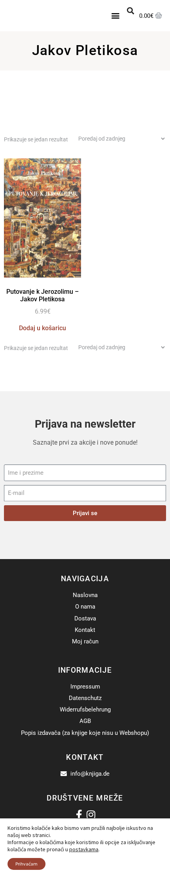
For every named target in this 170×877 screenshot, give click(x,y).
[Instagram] (91, 815)
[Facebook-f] (79, 815)
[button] (115, 15)
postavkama (83, 849)
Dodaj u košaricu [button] (42, 328)
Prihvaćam (26, 864)
